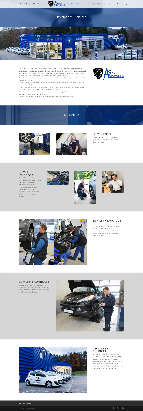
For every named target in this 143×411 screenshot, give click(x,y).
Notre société (29, 4)
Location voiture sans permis (100, 4)
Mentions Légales (25, 403)
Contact (120, 4)
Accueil (18, 4)
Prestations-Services (76, 4)
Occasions (42, 4)
